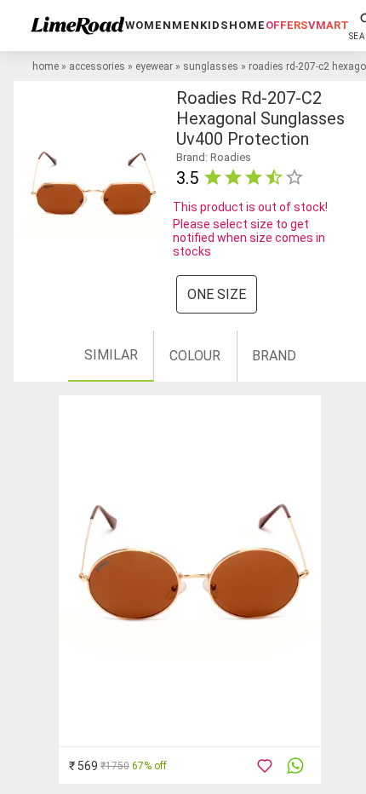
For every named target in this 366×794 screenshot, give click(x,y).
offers (287, 25)
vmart (328, 25)
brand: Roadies (213, 157)
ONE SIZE (216, 294)
